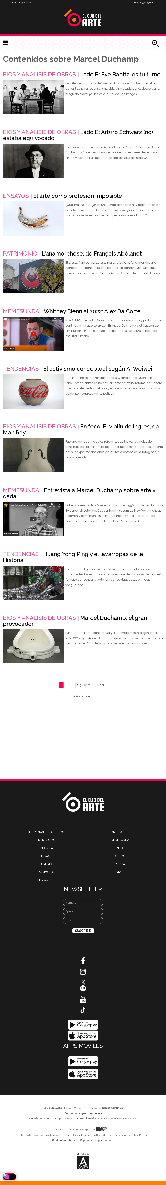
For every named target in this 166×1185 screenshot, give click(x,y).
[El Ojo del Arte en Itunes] (83, 1035)
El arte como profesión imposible (77, 196)
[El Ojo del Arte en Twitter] (83, 982)
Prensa (120, 864)
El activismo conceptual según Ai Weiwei (97, 368)
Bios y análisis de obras (39, 74)
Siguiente (83, 685)
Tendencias (21, 368)
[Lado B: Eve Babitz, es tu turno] (33, 97)
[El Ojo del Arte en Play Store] (83, 1024)
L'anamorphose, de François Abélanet (92, 253)
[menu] (5, 43)
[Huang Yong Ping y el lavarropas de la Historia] (33, 583)
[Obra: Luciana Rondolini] (33, 218)
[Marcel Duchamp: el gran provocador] (33, 646)
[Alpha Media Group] (83, 1161)
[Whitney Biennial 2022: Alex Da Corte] (33, 334)
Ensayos (16, 196)
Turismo (45, 864)
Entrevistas (46, 840)
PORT (150, 3)
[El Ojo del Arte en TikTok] (83, 1010)
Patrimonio (20, 253)
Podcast (120, 856)
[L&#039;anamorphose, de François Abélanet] (33, 276)
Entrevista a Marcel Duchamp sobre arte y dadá (79, 493)
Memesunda (21, 311)
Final (100, 685)
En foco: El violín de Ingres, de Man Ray (81, 429)
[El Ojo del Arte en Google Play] (83, 1061)
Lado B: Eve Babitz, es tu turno (120, 74)
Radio (120, 848)
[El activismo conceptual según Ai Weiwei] (33, 391)
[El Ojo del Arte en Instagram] (83, 973)
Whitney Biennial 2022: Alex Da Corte (92, 311)
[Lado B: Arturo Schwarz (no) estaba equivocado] (33, 161)
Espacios (45, 880)
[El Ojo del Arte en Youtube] (83, 1001)
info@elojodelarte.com (90, 1113)
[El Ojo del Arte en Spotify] (83, 990)
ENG (142, 3)
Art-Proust (120, 832)
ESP (136, 3)
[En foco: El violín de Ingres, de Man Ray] (33, 455)
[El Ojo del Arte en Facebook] (83, 962)
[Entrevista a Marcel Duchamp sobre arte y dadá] (33, 519)
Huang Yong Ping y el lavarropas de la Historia (73, 557)
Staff (120, 872)
